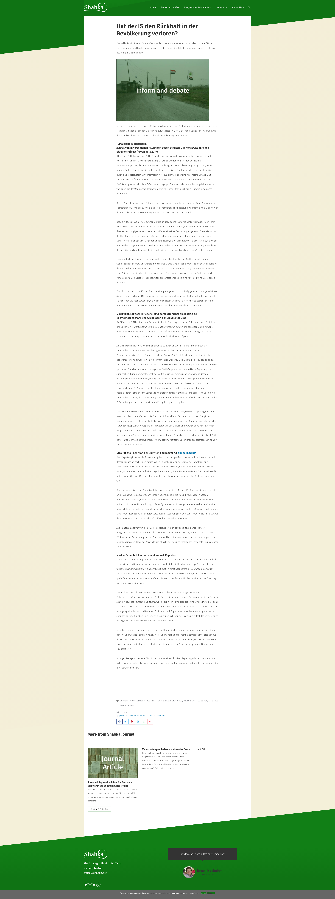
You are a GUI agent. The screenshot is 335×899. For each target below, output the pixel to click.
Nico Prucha (147, 715)
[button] (99, 809)
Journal (220, 7)
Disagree (211, 893)
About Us (237, 7)
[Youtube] (94, 885)
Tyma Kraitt (123, 715)
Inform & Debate (137, 700)
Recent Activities (170, 7)
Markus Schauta (162, 715)
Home (152, 7)
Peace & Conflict (191, 700)
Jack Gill (201, 749)
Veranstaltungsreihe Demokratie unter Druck (166, 749)
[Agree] (331, 894)
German (124, 700)
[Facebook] (90, 885)
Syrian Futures (127, 704)
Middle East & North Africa (169, 700)
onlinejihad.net (187, 452)
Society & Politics (209, 700)
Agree (203, 893)
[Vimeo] (98, 885)
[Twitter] (86, 885)
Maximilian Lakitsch (135, 715)
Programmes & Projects (196, 7)
